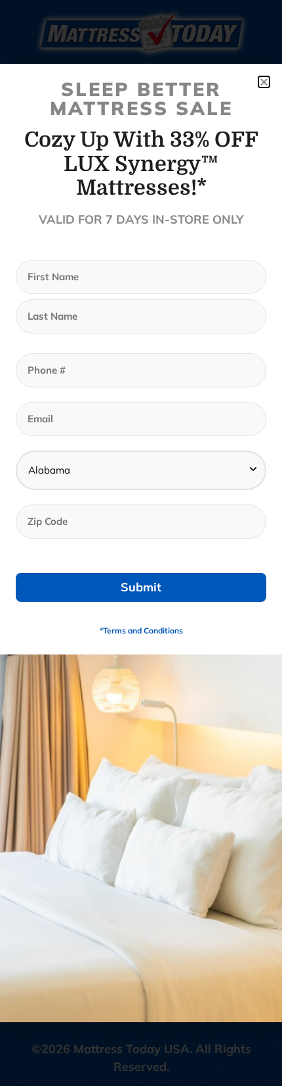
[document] (141, 543)
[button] (264, 82)
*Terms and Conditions (141, 630)
